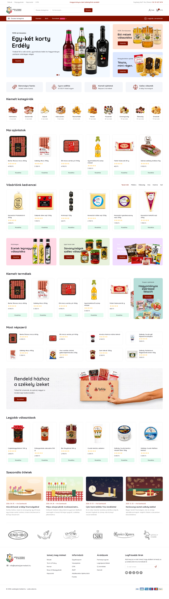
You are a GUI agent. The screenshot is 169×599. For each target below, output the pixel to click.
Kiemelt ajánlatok (105, 86)
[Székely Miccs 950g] (44, 146)
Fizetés (74, 577)
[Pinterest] (141, 572)
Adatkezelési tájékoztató (81, 573)
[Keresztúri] (71, 535)
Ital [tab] (161, 185)
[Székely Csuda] (151, 535)
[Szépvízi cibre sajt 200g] (44, 201)
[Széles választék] (135, 87)
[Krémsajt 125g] (71, 201)
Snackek (156, 117)
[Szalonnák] (29, 110)
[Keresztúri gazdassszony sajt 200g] (124, 201)
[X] (130, 572)
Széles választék (146, 86)
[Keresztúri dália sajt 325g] (97, 201)
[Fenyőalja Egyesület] (45, 535)
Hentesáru (13, 117)
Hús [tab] (148, 185)
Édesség (140, 117)
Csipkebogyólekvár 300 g (17, 448)
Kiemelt (99, 570)
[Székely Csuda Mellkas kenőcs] (151, 434)
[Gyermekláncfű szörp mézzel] (97, 146)
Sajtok (44, 117)
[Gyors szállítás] (54, 87)
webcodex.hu (31, 589)
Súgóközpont (76, 560)
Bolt (46, 18)
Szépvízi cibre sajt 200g (43, 215)
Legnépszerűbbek (103, 563)
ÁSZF (74, 570)
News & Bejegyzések (54, 570)
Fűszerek (108, 117)
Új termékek (101, 566)
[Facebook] (126, 572)
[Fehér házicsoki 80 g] (124, 146)
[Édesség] (140, 110)
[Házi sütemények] (61, 110)
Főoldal (38, 18)
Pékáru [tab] (133, 185)
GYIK (37, 2)
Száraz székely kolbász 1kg (151, 161)
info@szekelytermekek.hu (20, 566)
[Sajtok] (45, 110)
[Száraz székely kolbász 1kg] (151, 146)
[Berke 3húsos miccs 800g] (18, 146)
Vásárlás (18, 61)
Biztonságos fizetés (26, 86)
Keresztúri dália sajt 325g (97, 215)
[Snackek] (156, 110)
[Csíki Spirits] (98, 535)
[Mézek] (92, 110)
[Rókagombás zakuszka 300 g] (44, 434)
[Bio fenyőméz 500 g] (71, 434)
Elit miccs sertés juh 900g (70, 161)
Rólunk (10, 2)
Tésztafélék (76, 117)
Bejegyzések (19, 2)
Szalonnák (29, 117)
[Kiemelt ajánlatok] (94, 87)
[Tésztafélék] (76, 110)
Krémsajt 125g (66, 215)
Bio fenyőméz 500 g (68, 448)
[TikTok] (137, 572)
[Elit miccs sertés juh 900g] (71, 146)
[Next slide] (162, 112)
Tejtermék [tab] (125, 185)
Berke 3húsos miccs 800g (17, 161)
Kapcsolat (29, 2)
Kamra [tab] (155, 185)
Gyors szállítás (64, 86)
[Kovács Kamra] (124, 535)
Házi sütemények (61, 117)
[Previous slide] (7, 112)
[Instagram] (133, 572)
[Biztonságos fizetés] (14, 87)
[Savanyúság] (124, 110)
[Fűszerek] (108, 110)
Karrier (49, 566)
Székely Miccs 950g (42, 161)
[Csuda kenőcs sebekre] (97, 434)
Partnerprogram (103, 560)
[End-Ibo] (18, 535)
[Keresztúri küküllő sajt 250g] (151, 201)
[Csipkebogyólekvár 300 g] (18, 434)
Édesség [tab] (142, 185)
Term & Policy (52, 563)
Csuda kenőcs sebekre (96, 448)
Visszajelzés (76, 563)
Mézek (92, 117)
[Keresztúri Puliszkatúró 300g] (18, 201)
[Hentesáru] (13, 110)
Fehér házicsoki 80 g (121, 161)
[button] (18, 173)
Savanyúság (124, 117)
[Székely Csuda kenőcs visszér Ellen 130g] (124, 434)
